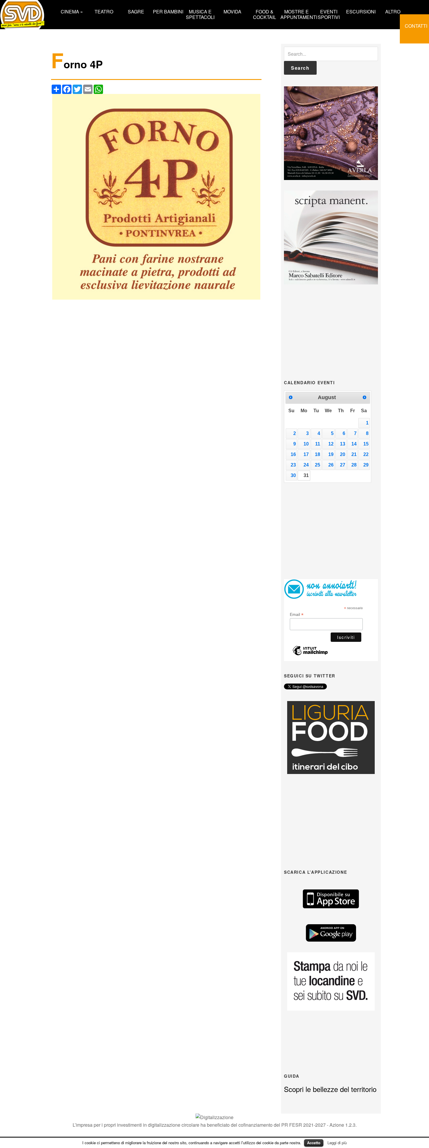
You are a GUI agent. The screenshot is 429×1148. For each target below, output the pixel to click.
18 (317, 454)
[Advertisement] (331, 331)
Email (297, 614)
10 (306, 443)
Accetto (313, 1142)
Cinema (72, 11)
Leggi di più (337, 1142)
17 (306, 454)
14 (354, 443)
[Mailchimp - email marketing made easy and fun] (310, 653)
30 (293, 475)
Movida (232, 11)
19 (331, 454)
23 (293, 464)
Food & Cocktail (264, 14)
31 (306, 475)
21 (354, 454)
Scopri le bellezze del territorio (330, 1089)
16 (293, 454)
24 (306, 464)
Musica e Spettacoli (200, 14)
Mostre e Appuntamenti (296, 14)
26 (331, 464)
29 (366, 464)
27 (342, 464)
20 (342, 454)
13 (342, 443)
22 (366, 454)
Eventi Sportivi (329, 14)
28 (354, 464)
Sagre (136, 11)
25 (317, 464)
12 (331, 443)
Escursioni (361, 11)
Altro (392, 11)
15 (366, 443)
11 (317, 443)
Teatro (104, 11)
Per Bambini (168, 11)
